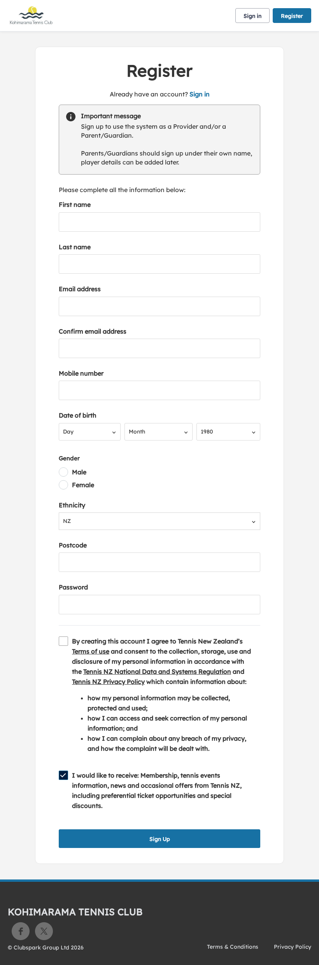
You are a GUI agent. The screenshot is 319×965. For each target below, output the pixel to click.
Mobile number (81, 373)
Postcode (73, 545)
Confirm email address (92, 331)
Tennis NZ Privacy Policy (108, 681)
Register (292, 15)
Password (73, 587)
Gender (69, 458)
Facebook (21, 931)
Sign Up (159, 839)
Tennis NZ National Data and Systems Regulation (157, 671)
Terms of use (90, 651)
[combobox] (90, 432)
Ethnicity (72, 505)
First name (75, 204)
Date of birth (77, 415)
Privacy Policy (292, 946)
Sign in (252, 15)
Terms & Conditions (232, 946)
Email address (80, 289)
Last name (75, 247)
